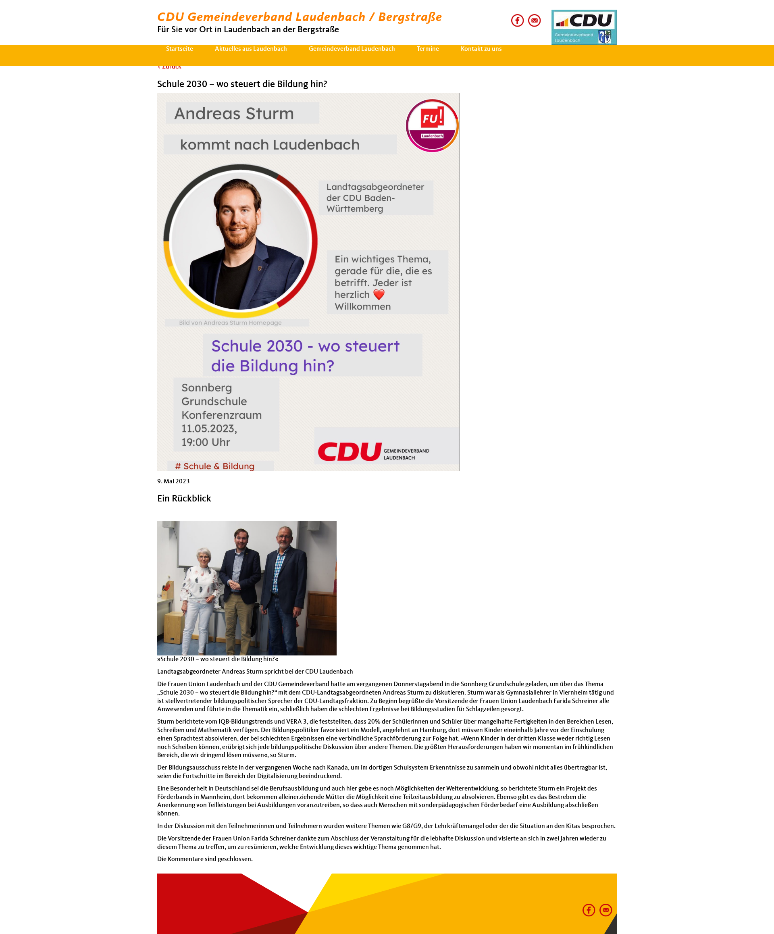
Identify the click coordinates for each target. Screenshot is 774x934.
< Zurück (169, 67)
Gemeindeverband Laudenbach (352, 49)
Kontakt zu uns (481, 49)
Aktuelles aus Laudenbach (251, 49)
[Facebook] (516, 17)
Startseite (179, 49)
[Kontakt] (532, 17)
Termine (428, 49)
